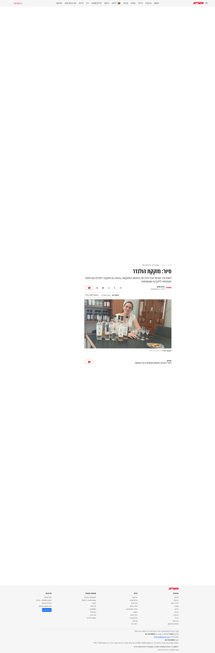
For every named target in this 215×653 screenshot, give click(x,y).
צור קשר (134, 597)
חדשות (156, 3)
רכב (87, 3)
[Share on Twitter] (109, 288)
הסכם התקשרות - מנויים (44, 600)
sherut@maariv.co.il (162, 637)
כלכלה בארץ (175, 603)
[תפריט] (206, 3)
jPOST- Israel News (89, 600)
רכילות (114, 3)
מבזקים (176, 600)
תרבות (126, 3)
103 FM (93, 606)
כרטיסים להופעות (173, 624)
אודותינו (134, 621)
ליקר (169, 363)
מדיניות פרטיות (47, 603)
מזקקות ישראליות (152, 363)
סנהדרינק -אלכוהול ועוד (150, 265)
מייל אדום (134, 603)
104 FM (93, 612)
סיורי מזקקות (140, 363)
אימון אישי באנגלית (90, 597)
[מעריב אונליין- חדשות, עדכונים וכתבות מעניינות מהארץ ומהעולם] (198, 3)
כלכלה (140, 3)
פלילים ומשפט (96, 3)
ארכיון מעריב (133, 618)
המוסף (135, 612)
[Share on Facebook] (115, 288)
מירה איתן (160, 286)
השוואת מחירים (91, 618)
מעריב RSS (133, 606)
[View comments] (88, 288)
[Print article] (97, 288)
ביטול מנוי (134, 624)
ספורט (133, 3)
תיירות (81, 3)
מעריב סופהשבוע (131, 609)
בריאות (106, 3)
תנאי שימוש (48, 597)
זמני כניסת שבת (70, 3)
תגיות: (169, 361)
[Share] (120, 288)
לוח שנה (59, 3)
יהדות (177, 618)
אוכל (163, 265)
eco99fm (92, 609)
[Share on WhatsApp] (103, 288)
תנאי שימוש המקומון (45, 606)
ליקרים (163, 363)
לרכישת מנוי (18, 3)
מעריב (169, 265)
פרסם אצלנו (133, 600)
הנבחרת (148, 3)
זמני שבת (93, 615)
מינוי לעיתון (134, 615)
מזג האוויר (175, 621)
